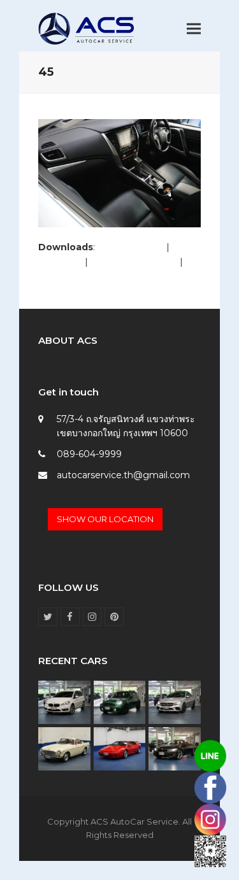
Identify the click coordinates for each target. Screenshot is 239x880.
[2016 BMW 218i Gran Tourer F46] (64, 701)
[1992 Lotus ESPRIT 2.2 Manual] (120, 748)
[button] (194, 29)
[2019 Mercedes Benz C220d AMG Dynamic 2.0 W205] (174, 701)
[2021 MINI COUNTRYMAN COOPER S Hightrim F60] (120, 701)
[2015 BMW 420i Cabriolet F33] (174, 748)
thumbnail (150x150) (82, 275)
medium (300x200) (134, 261)
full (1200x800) (131, 247)
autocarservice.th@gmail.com (123, 475)
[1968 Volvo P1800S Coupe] (64, 748)
